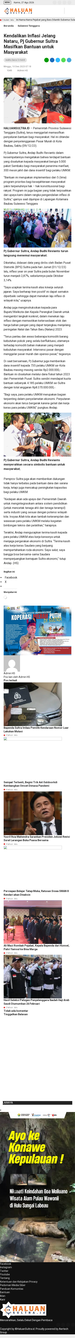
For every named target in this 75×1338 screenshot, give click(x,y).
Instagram (6, 1267)
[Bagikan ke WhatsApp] (63, 60)
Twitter (4, 1270)
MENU (7, 2)
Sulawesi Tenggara (29, 25)
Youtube (5, 1274)
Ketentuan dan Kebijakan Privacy (19, 1281)
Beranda (9, 25)
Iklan (2, 1295)
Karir (2, 1299)
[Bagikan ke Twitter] (58, 60)
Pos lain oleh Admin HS (17, 676)
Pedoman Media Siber (12, 1285)
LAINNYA (8, 1102)
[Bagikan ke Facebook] (52, 60)
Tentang (5, 1278)
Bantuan (5, 1292)
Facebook (5, 1263)
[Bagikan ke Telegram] (68, 60)
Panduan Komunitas (11, 1288)
